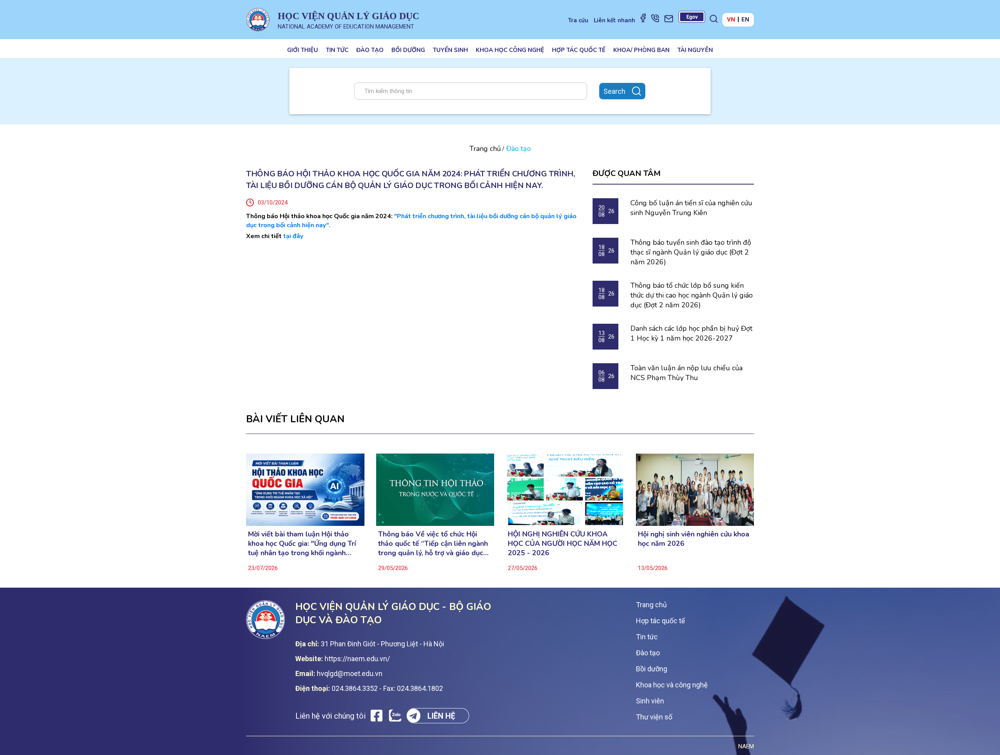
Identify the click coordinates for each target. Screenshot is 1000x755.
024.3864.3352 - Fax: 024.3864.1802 (387, 688)
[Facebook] (643, 17)
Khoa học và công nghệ (672, 685)
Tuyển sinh (450, 50)
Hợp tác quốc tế (578, 50)
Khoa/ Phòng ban (641, 50)
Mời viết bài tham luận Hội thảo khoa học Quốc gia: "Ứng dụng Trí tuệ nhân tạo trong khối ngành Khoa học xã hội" (302, 543)
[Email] (668, 18)
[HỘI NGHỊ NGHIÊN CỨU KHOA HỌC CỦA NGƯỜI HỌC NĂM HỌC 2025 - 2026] (565, 490)
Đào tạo (370, 50)
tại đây (293, 235)
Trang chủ (485, 148)
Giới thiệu (302, 50)
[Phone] (655, 18)
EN (745, 19)
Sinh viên (650, 701)
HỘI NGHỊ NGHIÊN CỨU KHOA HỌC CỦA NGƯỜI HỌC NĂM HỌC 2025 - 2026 (562, 543)
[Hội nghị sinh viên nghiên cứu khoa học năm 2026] (695, 490)
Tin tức (337, 50)
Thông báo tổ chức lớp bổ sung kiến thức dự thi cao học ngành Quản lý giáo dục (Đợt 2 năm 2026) (691, 295)
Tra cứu (578, 20)
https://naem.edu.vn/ (357, 659)
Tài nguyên (695, 50)
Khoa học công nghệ (510, 50)
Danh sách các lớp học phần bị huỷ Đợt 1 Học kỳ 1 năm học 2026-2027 (691, 333)
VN (731, 19)
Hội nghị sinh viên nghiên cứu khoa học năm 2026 (693, 538)
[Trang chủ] (258, 19)
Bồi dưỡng (408, 50)
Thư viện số (654, 717)
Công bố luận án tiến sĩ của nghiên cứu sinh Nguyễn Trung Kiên (691, 207)
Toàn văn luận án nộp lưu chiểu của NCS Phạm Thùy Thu (686, 372)
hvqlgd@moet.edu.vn (349, 673)
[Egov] (692, 17)
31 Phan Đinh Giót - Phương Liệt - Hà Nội (382, 644)
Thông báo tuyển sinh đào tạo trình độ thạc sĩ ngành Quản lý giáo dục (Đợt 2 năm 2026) (690, 252)
